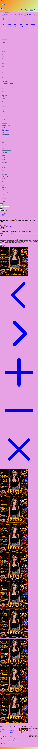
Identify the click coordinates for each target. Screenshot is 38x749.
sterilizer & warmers (5, 134)
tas (2, 33)
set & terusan (3, 42)
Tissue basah (3, 178)
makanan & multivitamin (6, 150)
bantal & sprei (4, 123)
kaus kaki (3, 54)
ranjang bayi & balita (6, 125)
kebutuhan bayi (4, 39)
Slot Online (1, 731)
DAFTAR (26, 10)
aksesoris (3, 66)
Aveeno (9, 26)
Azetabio (21, 26)
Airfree (15, 24)
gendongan (4, 111)
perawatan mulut (4, 170)
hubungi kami (12, 730)
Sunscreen (3, 165)
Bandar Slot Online (3, 738)
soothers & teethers (5, 136)
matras (3, 129)
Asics (3, 26)
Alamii (21, 24)
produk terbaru (4, 29)
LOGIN (22, 10)
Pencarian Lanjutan (3, 207)
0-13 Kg (3, 107)
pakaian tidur (4, 95)
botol (3, 132)
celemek (3, 138)
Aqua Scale (33, 24)
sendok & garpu (4, 145)
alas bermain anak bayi (6, 194)
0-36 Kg (3, 109)
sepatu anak (3, 51)
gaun (2, 61)
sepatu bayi (3, 49)
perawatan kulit (4, 164)
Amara (27, 24)
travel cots (4, 113)
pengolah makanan (5, 148)
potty (3, 185)
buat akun (3, 214)
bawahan (3, 74)
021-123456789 (12, 734)
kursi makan (4, 159)
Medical (3, 181)
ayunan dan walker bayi (6, 192)
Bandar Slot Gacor (2, 743)
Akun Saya (1, 203)
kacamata (3, 35)
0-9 (33, 21)
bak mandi (4, 187)
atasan (2, 58)
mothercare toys (4, 198)
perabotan (4, 127)
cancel (1, 208)
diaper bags (4, 115)
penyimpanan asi (4, 155)
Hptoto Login (2, 729)
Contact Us (31, 10)
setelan (3, 63)
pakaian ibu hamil (5, 81)
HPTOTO (1, 233)
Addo (3, 24)
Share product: (2, 246)
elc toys (3, 200)
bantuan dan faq (12, 732)
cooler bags (3, 157)
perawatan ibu (4, 174)
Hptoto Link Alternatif (3, 736)
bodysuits (3, 45)
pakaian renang (4, 68)
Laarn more (11, 226)
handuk (3, 189)
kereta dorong (4, 98)
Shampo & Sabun (4, 167)
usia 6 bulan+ (3, 101)
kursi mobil (4, 106)
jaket (2, 77)
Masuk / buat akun (4, 213)
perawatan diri (4, 172)
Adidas (9, 24)
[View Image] (14, 496)
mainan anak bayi (5, 196)
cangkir (3, 142)
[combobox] (4, 206)
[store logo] (7, 12)
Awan (15, 26)
